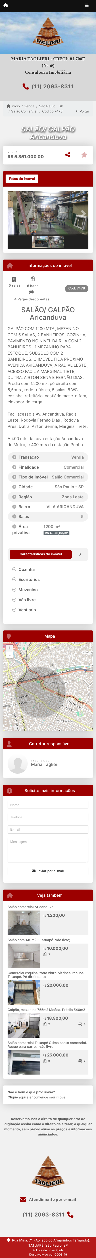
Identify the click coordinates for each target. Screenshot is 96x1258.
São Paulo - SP (51, 106)
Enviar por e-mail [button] (49, 871)
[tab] (22, 179)
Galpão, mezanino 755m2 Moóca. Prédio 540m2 (46, 1010)
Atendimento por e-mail (52, 1199)
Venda (29, 106)
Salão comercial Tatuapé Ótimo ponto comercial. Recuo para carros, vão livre (47, 1045)
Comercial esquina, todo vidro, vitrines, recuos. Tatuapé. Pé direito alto (46, 975)
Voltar (84, 111)
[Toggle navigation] (87, 6)
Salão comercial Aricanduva (31, 907)
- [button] (9, 655)
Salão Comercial (24, 111)
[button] (14, 213)
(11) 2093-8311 (52, 86)
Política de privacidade (48, 1250)
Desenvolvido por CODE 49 (48, 1254)
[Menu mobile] (5, 6)
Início (15, 106)
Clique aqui (17, 1097)
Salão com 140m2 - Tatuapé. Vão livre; (39, 940)
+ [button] (9, 648)
